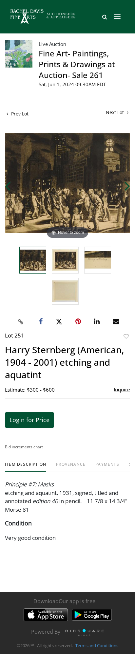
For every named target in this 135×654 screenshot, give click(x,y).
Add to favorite (126, 336)
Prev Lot (19, 114)
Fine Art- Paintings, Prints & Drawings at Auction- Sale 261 (77, 64)
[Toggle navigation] (117, 16)
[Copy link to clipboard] (21, 322)
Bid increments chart (24, 447)
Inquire (122, 389)
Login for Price (29, 420)
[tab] (25, 467)
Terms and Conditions (96, 645)
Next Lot (115, 112)
